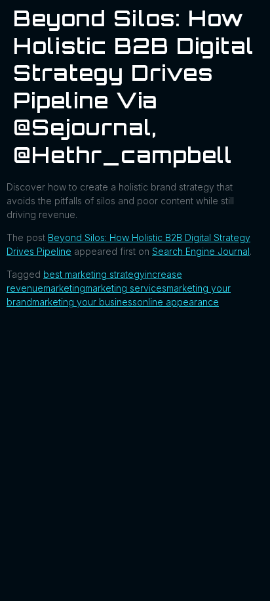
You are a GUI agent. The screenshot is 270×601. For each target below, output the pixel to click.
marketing (64, 288)
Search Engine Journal (201, 251)
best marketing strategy (94, 274)
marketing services (125, 288)
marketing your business (84, 301)
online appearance (178, 301)
